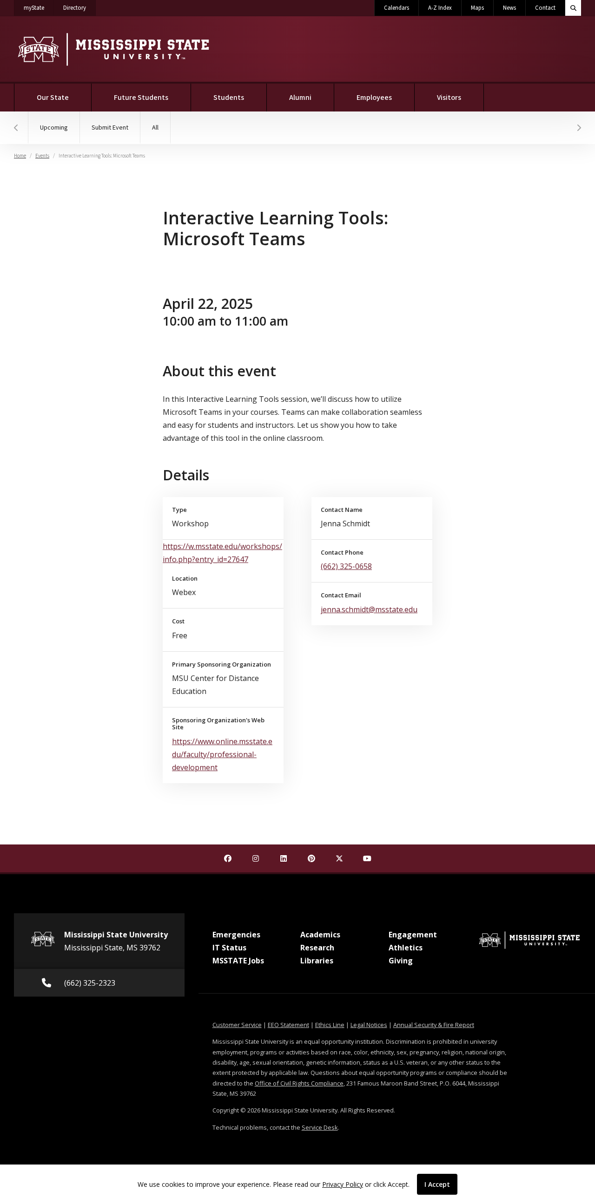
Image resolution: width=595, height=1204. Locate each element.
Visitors (449, 97)
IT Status (229, 947)
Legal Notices (368, 1025)
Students (228, 97)
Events (42, 155)
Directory (79, 7)
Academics (320, 934)
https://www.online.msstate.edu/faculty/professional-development (222, 754)
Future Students (141, 97)
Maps (477, 8)
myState (39, 7)
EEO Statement (288, 1025)
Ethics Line (329, 1025)
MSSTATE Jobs (238, 960)
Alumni (300, 97)
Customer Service (237, 1025)
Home (20, 155)
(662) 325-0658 (346, 566)
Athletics (406, 947)
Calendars (396, 8)
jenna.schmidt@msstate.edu (369, 609)
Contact (545, 8)
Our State (53, 97)
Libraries (316, 960)
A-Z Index (440, 8)
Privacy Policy (342, 1184)
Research (317, 947)
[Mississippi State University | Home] (113, 49)
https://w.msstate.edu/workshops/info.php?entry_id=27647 (222, 552)
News (509, 8)
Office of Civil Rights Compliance (299, 1083)
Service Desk (320, 1127)
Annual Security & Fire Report (433, 1025)
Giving (401, 960)
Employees (374, 97)
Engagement (413, 934)
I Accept (437, 1184)
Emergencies (236, 934)
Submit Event (110, 127)
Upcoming (54, 127)
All (155, 127)
